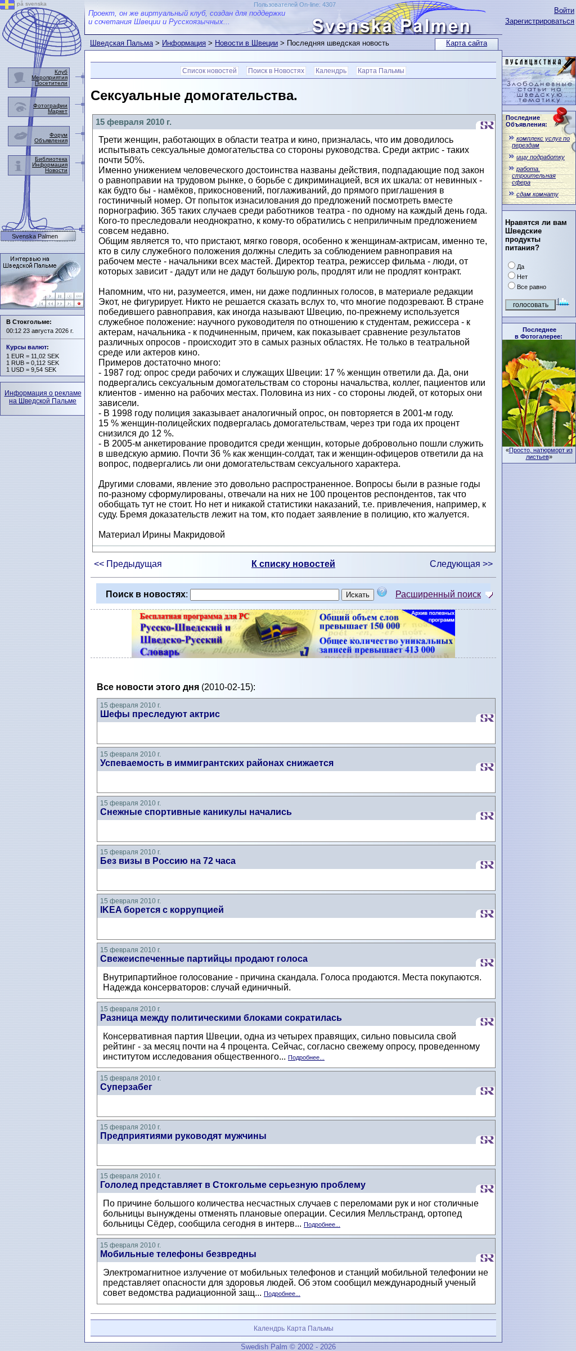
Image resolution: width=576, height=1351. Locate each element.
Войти (564, 10)
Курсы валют (26, 347)
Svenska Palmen (35, 236)
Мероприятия (50, 77)
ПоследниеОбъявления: (526, 121)
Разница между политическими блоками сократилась (221, 1018)
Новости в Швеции (246, 43)
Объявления (51, 140)
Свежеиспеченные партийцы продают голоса (204, 958)
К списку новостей (293, 564)
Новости (56, 170)
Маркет (58, 111)
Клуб (61, 72)
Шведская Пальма (121, 43)
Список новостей (209, 71)
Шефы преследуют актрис (160, 714)
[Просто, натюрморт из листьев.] (538, 443)
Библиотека (51, 159)
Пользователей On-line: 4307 (295, 4)
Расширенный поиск (438, 594)
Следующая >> (461, 564)
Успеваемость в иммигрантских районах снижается (217, 763)
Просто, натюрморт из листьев (541, 453)
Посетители (51, 83)
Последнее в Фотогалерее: (538, 333)
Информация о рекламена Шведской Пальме (43, 397)
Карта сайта (466, 43)
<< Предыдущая (128, 564)
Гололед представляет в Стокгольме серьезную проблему (233, 1185)
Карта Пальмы (381, 71)
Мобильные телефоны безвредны (178, 1254)
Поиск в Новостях (276, 71)
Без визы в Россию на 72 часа (168, 861)
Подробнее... (306, 1057)
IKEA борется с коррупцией (162, 910)
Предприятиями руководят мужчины (183, 1136)
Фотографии (50, 105)
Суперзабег (126, 1087)
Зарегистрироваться (539, 21)
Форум (59, 135)
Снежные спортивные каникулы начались (196, 812)
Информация (184, 43)
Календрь (331, 71)
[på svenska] (7, 6)
